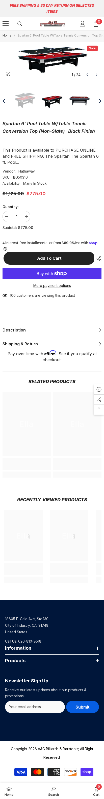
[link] (27, 467)
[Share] (97, 259)
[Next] (96, 74)
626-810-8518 (29, 641)
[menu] (6, 24)
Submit (82, 707)
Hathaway (26, 171)
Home (7, 35)
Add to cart (48, 258)
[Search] (20, 24)
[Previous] (87, 74)
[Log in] (82, 23)
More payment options (52, 285)
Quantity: (11, 207)
